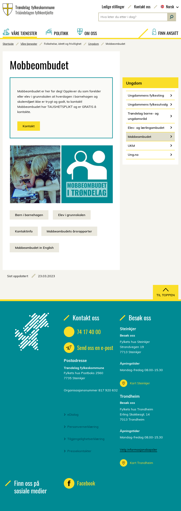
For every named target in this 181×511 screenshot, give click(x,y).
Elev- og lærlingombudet (146, 128)
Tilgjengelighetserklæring (85, 439)
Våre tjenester (29, 43)
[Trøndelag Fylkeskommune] (27, 10)
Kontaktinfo (24, 231)
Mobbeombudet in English (34, 248)
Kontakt (29, 126)
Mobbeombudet (139, 137)
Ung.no (133, 155)
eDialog (72, 415)
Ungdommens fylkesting (146, 95)
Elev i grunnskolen (71, 215)
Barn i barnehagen (29, 215)
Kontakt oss (142, 6)
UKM (131, 146)
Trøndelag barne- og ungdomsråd (143, 116)
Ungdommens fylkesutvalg (148, 104)
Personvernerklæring (82, 427)
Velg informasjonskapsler (138, 450)
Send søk (171, 17)
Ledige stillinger (113, 6)
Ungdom (93, 43)
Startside (8, 43)
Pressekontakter (79, 451)
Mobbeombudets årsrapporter (69, 231)
